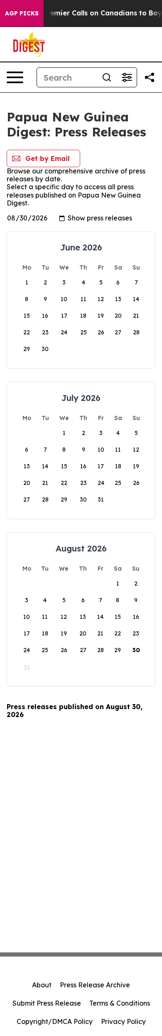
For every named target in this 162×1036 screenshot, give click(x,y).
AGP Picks (22, 13)
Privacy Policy (123, 1021)
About (42, 985)
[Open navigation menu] (15, 77)
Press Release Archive (95, 985)
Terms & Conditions (119, 1003)
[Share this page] (149, 77)
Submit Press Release (46, 1003)
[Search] (107, 77)
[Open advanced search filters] (127, 77)
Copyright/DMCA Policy (55, 1021)
